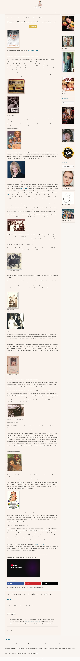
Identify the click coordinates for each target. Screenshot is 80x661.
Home (8, 17)
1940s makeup (22, 587)
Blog (43, 12)
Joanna (9, 599)
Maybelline (38, 74)
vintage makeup (41, 587)
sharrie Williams (11, 613)
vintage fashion (35, 587)
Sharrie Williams (34, 56)
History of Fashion (24, 12)
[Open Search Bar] (58, 12)
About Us (49, 12)
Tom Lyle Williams (24, 188)
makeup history (29, 587)
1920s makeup (14, 17)
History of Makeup (35, 12)
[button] (55, 12)
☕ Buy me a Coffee (32, 26)
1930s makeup (17, 587)
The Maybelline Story (33, 50)
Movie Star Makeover (42, 554)
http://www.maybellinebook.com (32, 621)
